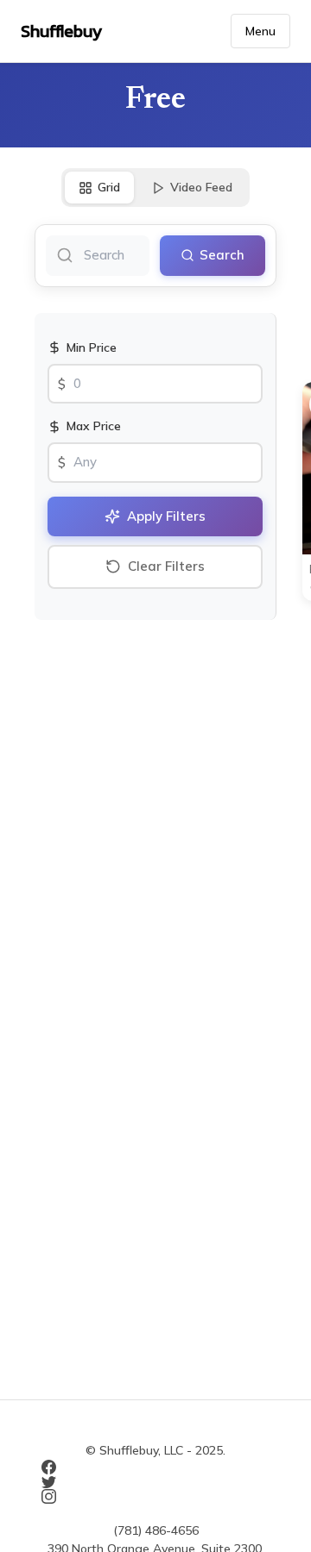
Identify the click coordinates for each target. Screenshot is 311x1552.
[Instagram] (155, 1496)
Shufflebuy (61, 31)
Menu (260, 31)
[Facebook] (155, 1467)
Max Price (94, 426)
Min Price (92, 347)
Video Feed (201, 187)
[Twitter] (155, 1481)
